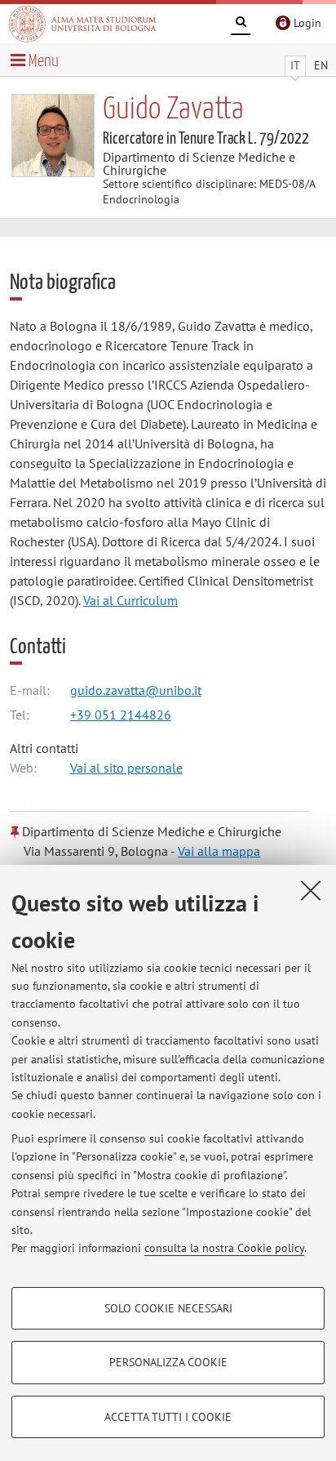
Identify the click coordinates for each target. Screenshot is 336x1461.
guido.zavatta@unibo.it (135, 690)
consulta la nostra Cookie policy (224, 1248)
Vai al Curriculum (130, 600)
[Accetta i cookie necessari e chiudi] (311, 890)
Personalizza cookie (168, 1362)
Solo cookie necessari (168, 1308)
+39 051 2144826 (120, 714)
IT (295, 65)
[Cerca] (240, 24)
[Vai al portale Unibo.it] (82, 23)
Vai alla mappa (219, 851)
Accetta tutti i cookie (168, 1417)
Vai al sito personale (126, 767)
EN (321, 65)
